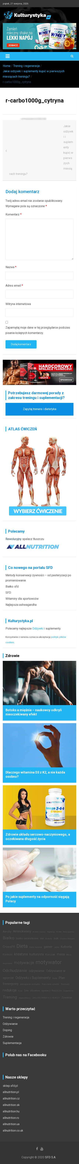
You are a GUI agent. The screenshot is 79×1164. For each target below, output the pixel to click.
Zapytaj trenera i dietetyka (39, 409)
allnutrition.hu (11, 1111)
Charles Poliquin (67, 939)
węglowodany (24, 998)
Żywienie (67, 997)
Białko (8, 937)
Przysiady (65, 984)
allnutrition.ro (11, 1118)
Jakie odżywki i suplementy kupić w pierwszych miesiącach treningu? (41, 150)
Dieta (22, 946)
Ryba (20, 991)
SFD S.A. (50, 1157)
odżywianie (36, 971)
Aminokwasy (22, 931)
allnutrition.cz (11, 1098)
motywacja (24, 962)
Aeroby (7, 931)
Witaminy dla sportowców (22, 598)
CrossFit (9, 947)
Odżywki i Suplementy (33, 977)
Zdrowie (8, 1036)
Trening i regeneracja (16, 1017)
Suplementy (68, 991)
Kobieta (66, 947)
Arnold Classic (39, 932)
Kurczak (50, 954)
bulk (56, 938)
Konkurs (7, 954)
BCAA (58, 932)
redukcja (9, 990)
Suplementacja (12, 1043)
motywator (49, 962)
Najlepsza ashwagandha (21, 605)
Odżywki (37, 628)
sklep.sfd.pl (10, 1086)
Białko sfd (12, 586)
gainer (48, 947)
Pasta (54, 978)
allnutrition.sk (11, 1105)
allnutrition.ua (11, 1124)
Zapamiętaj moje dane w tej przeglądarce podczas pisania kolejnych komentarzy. (38, 330)
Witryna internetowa (18, 304)
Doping (7, 1030)
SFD (8, 592)
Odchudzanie (15, 970)
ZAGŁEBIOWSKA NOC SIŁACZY (46, 998)
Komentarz (13, 214)
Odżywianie (10, 1024)
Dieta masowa (35, 947)
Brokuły (48, 939)
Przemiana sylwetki (50, 984)
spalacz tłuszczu (33, 539)
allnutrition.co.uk (13, 1130)
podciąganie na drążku (30, 984)
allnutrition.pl (11, 1092)
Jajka (56, 947)
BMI (42, 939)
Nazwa (11, 267)
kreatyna (21, 954)
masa (61, 954)
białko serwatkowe (27, 938)
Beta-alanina (68, 932)
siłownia (35, 990)
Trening (10, 997)
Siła (26, 990)
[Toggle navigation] (7, 56)
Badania (51, 932)
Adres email (14, 285)
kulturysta (36, 954)
